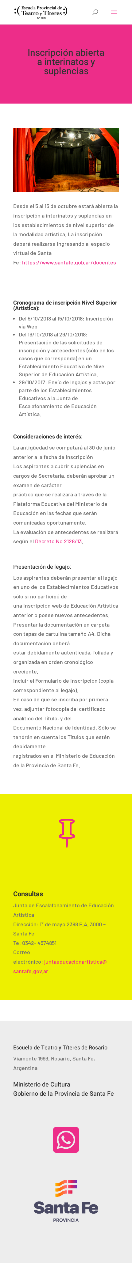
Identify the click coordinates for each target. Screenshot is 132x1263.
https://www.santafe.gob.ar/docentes (69, 262)
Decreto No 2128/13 (58, 541)
